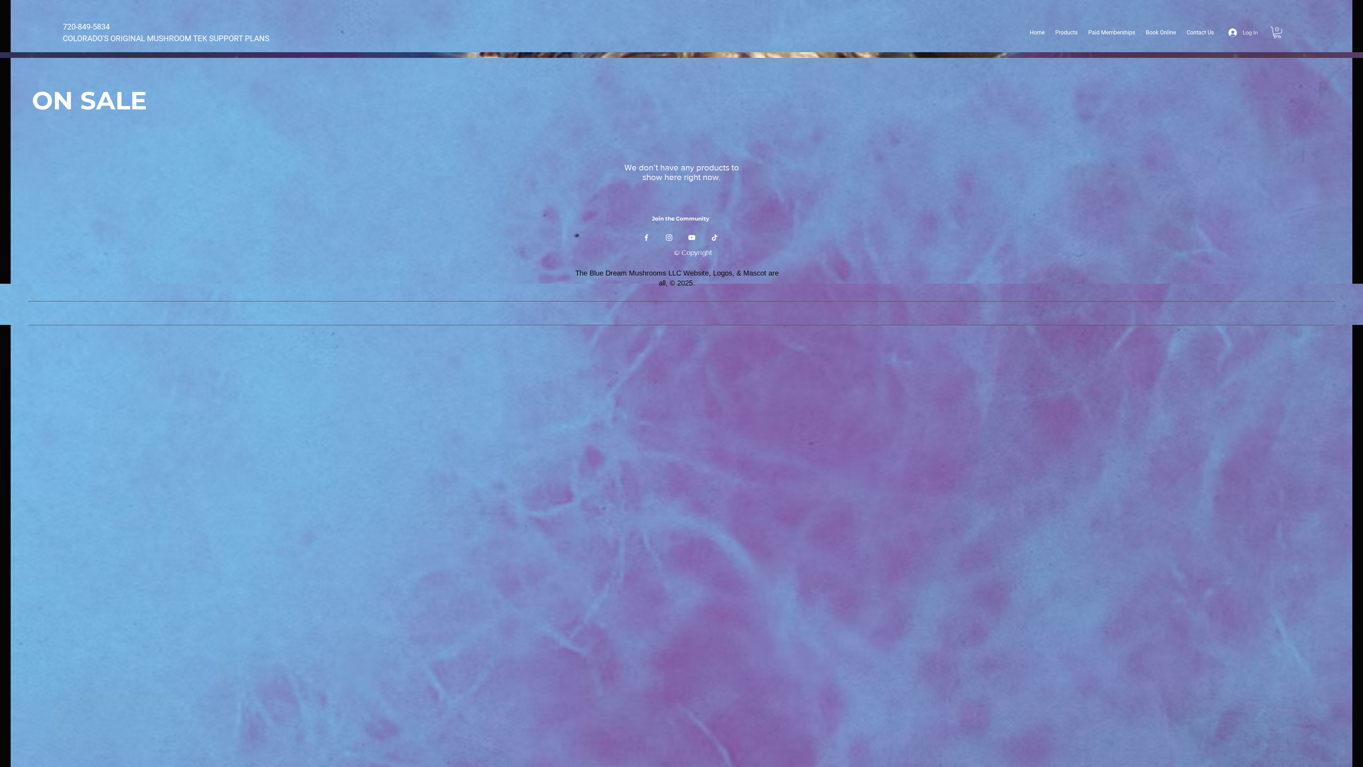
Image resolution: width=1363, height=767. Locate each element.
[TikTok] (714, 237)
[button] (1277, 32)
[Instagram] (669, 237)
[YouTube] (692, 237)
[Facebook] (646, 237)
